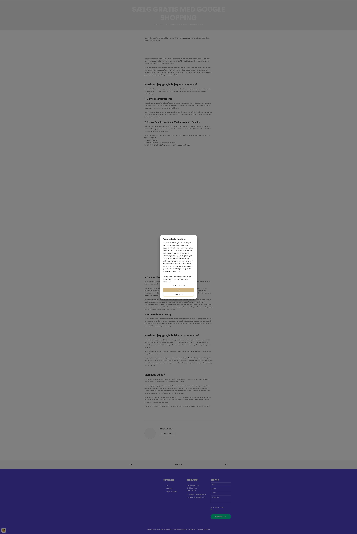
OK (178, 290)
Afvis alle (178, 295)
